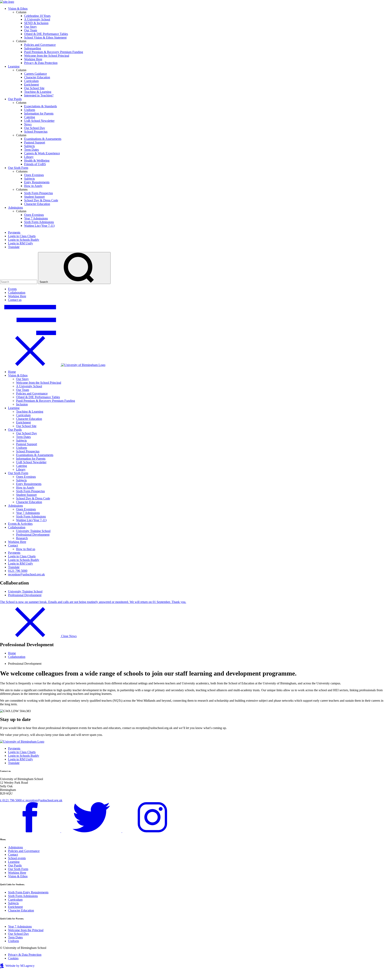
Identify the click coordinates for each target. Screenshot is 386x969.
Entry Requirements (36, 182)
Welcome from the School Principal (46, 55)
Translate (14, 247)
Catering (29, 117)
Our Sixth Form (18, 167)
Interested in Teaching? (38, 95)
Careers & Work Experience (42, 153)
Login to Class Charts (22, 236)
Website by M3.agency (20, 965)
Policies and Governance (40, 44)
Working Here (33, 59)
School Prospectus (35, 131)
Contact (13, 545)
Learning (14, 66)
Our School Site (34, 88)
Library (29, 157)
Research (22, 538)
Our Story (30, 26)
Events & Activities (20, 523)
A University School (37, 19)
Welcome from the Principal (25, 930)
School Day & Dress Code (41, 200)
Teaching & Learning (37, 91)
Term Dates (31, 149)
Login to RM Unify (20, 243)
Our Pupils (15, 99)
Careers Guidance (35, 73)
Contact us (15, 299)
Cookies (13, 958)
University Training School (33, 531)
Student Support (34, 196)
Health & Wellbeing (36, 160)
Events (12, 289)
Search (44, 281)
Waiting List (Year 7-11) (39, 225)
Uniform (29, 110)
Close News (68, 636)
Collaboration (16, 292)
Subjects (29, 146)
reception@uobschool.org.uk (26, 574)
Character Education (37, 77)
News (28, 124)
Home (12, 371)
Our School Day (34, 128)
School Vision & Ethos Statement (45, 37)
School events (17, 858)
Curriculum (31, 81)
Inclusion (22, 404)
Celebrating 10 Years (37, 15)
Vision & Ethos (18, 8)
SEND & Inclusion (36, 23)
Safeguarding (32, 48)
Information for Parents (38, 113)
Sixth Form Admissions (39, 222)
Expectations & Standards (40, 106)
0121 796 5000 (17, 570)
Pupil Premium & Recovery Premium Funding (53, 52)
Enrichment (31, 84)
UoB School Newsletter (39, 120)
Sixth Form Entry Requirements (28, 892)
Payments (14, 232)
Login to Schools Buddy (23, 239)
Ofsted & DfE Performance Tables (46, 34)
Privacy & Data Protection (40, 63)
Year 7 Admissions (36, 218)
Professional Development (32, 534)
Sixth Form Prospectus (38, 193)
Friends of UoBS (35, 164)
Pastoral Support (34, 142)
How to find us (25, 549)
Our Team (30, 30)
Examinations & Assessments (42, 138)
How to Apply (33, 186)
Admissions (15, 207)
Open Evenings (34, 175)
